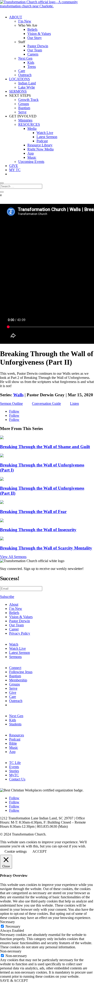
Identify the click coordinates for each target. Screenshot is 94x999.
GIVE (13, 166)
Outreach (24, 75)
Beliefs (32, 29)
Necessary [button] (7, 922)
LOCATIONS (19, 79)
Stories (14, 771)
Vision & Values (39, 34)
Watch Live (45, 133)
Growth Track (28, 100)
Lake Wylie (26, 87)
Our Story (34, 38)
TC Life (15, 763)
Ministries (25, 120)
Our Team (34, 50)
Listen (74, 403)
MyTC (14, 775)
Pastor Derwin (37, 46)
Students (15, 724)
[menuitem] (51, 604)
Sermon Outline (11, 403)
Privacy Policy (19, 633)
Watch (13, 644)
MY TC (15, 170)
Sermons (15, 657)
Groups (23, 104)
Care (21, 71)
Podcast (42, 141)
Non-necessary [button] (10, 951)
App (30, 153)
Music (31, 157)
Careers (32, 54)
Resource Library (39, 145)
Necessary (12, 926)
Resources (16, 735)
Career (14, 629)
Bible (13, 743)
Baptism (24, 108)
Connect (15, 668)
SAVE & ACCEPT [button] (14, 980)
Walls (18, 394)
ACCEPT (39, 851)
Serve (22, 112)
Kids (30, 62)
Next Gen (25, 58)
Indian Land (27, 83)
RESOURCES (29, 124)
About (13, 604)
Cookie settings (16, 851)
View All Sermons (13, 557)
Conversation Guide (46, 403)
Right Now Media (40, 149)
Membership (18, 680)
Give (12, 692)
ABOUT (15, 17)
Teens (31, 67)
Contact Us (17, 779)
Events (14, 767)
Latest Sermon (47, 137)
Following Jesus (20, 672)
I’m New (24, 21)
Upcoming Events (31, 162)
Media (32, 128)
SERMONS (18, 91)
